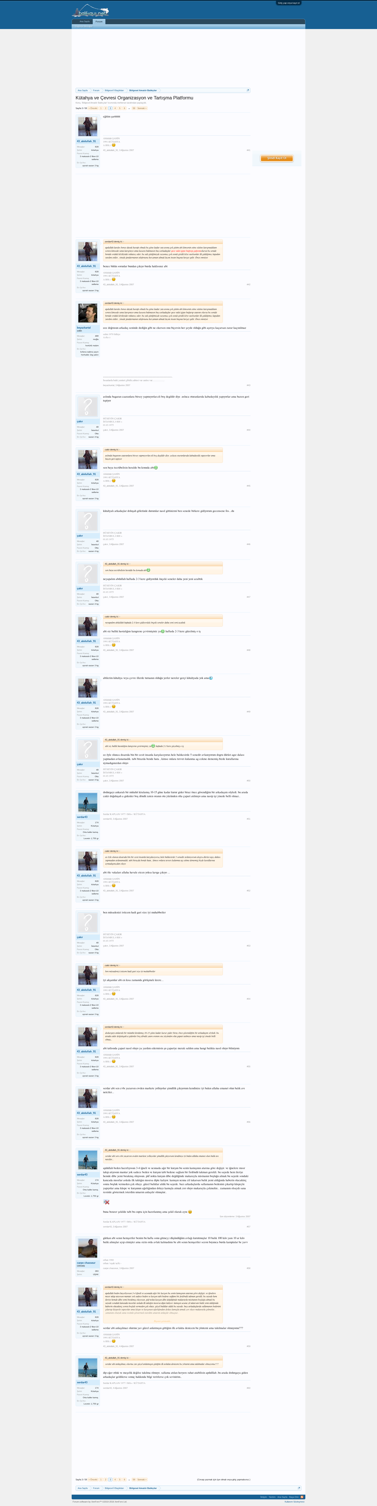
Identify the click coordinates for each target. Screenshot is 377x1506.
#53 (248, 946)
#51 (248, 819)
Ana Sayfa (85, 21)
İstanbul (95, 430)
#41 (248, 150)
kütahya (95, 150)
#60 (248, 1388)
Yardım (272, 1497)
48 (97, 427)
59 (134, 108)
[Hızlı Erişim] (248, 90)
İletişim (263, 1497)
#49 (248, 711)
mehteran (121, 103)
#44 (248, 430)
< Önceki (93, 108)
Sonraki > (141, 108)
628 (97, 147)
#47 (248, 597)
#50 (248, 780)
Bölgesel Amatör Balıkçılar (94, 103)
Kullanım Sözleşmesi (294, 1502)
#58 (248, 1268)
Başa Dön (294, 1497)
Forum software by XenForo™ (100, 1502)
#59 (248, 1346)
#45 (248, 486)
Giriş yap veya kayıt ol (288, 3)
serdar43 (82, 817)
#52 (248, 890)
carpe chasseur (86, 1262)
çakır (80, 421)
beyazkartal (84, 327)
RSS (302, 1497)
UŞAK (96, 1274)
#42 (248, 284)
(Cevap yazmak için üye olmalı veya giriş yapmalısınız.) (223, 1479)
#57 (248, 1226)
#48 (248, 650)
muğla (96, 339)
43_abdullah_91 (86, 141)
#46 (248, 544)
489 (97, 336)
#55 (248, 1066)
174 (97, 822)
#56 (248, 1122)
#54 (248, 999)
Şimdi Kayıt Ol (276, 158)
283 (97, 1271)
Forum (99, 21)
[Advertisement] (163, 58)
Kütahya (95, 826)
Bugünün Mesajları (84, 26)
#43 (248, 385)
